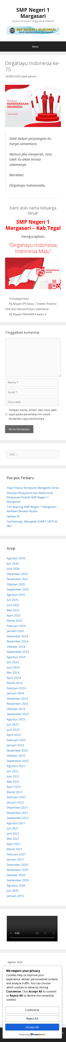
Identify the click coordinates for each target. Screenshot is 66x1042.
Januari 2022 (15, 802)
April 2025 (14, 615)
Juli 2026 (13, 563)
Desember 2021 (17, 807)
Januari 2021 (15, 859)
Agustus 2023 (16, 719)
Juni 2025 (13, 605)
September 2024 (18, 652)
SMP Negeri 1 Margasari (33, 12)
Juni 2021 (13, 833)
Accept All (32, 1027)
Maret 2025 (14, 620)
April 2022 (14, 787)
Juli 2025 (13, 600)
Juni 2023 (13, 730)
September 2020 (18, 880)
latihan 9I (13, 516)
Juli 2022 (13, 771)
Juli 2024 (13, 662)
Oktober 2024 (16, 647)
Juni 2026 (13, 569)
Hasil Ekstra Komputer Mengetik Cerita (33, 488)
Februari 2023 (16, 740)
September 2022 (18, 761)
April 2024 (14, 678)
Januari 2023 (15, 745)
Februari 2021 (16, 854)
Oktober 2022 (16, 755)
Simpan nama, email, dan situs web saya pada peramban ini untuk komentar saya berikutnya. (33, 414)
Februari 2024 (16, 688)
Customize (32, 1010)
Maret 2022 (14, 792)
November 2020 (17, 870)
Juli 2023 (13, 724)
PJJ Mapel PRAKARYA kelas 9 (27, 314)
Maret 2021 (14, 849)
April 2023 (14, 735)
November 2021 (17, 813)
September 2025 (18, 589)
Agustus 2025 (16, 595)
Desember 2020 (17, 865)
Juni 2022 (13, 776)
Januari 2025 (15, 631)
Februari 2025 (16, 626)
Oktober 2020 (16, 875)
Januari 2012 (15, 896)
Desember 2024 (17, 636)
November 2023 (17, 704)
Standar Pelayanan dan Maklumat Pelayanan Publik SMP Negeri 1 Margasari (30, 497)
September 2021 (18, 818)
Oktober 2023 (16, 709)
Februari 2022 (16, 797)
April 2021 (14, 844)
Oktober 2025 (16, 584)
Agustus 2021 (16, 823)
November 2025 (17, 579)
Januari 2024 (15, 693)
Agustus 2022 (16, 766)
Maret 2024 (14, 683)
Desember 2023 (17, 698)
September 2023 (18, 714)
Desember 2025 (17, 574)
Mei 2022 (13, 782)
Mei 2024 (13, 672)
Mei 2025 (13, 610)
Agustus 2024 (16, 657)
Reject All (32, 1018)
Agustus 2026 (16, 558)
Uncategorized (19, 299)
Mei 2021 (13, 839)
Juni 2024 (13, 667)
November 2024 (17, 641)
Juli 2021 (13, 828)
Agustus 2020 (16, 885)
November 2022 (17, 750)
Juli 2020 (13, 891)
